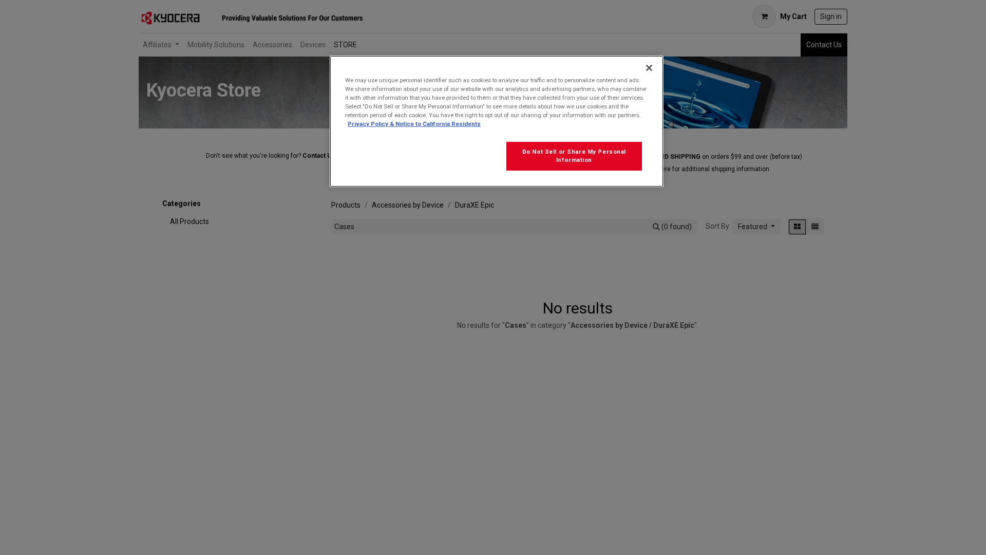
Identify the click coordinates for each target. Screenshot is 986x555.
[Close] (649, 68)
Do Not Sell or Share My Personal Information (574, 155)
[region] (496, 121)
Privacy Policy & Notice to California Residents (414, 123)
